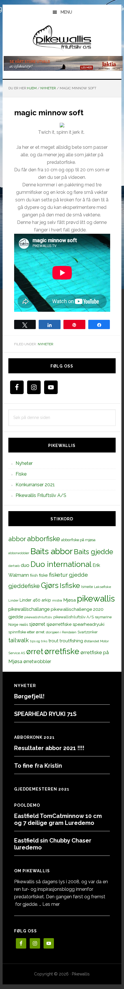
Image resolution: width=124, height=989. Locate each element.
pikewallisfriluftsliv (38, 617)
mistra (57, 600)
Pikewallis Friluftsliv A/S (41, 495)
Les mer (51, 904)
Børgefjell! (29, 696)
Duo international (61, 564)
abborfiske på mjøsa (78, 539)
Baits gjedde (93, 552)
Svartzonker (87, 632)
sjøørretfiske (59, 624)
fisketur (58, 574)
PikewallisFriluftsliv (62, 38)
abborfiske (43, 539)
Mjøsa (69, 600)
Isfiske (70, 585)
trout (53, 640)
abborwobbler (18, 553)
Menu (66, 12)
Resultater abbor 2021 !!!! (49, 748)
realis (23, 624)
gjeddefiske (24, 585)
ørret (34, 651)
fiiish (34, 575)
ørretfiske (61, 651)
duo (25, 565)
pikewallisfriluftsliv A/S (73, 617)
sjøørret (37, 624)
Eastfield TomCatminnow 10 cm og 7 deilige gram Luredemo (58, 819)
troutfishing (71, 640)
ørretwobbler (37, 661)
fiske (43, 575)
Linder (13, 600)
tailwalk (18, 640)
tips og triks (38, 641)
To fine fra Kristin (38, 765)
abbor (17, 539)
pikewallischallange (29, 609)
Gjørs (50, 585)
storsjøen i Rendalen (61, 632)
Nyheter (45, 344)
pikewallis (96, 598)
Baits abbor (51, 551)
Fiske (21, 474)
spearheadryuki (88, 624)
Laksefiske (102, 587)
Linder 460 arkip (35, 600)
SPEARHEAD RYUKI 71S (45, 713)
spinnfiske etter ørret (26, 632)
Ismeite (87, 587)
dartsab (14, 565)
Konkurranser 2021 (35, 484)
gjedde (78, 574)
